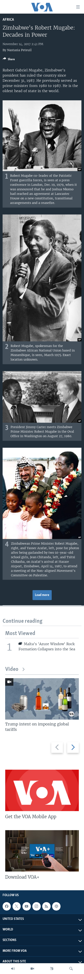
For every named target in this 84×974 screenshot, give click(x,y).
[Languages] (51, 968)
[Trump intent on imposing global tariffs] (42, 699)
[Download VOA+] (42, 851)
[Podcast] (56, 906)
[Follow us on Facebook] (7, 906)
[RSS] (46, 906)
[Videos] (32, 968)
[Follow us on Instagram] (36, 906)
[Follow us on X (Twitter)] (16, 906)
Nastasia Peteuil (19, 50)
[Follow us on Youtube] (26, 906)
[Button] (9, 60)
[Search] (71, 968)
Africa (8, 20)
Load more (42, 595)
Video (11, 669)
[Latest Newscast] (12, 968)
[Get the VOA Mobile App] (42, 790)
